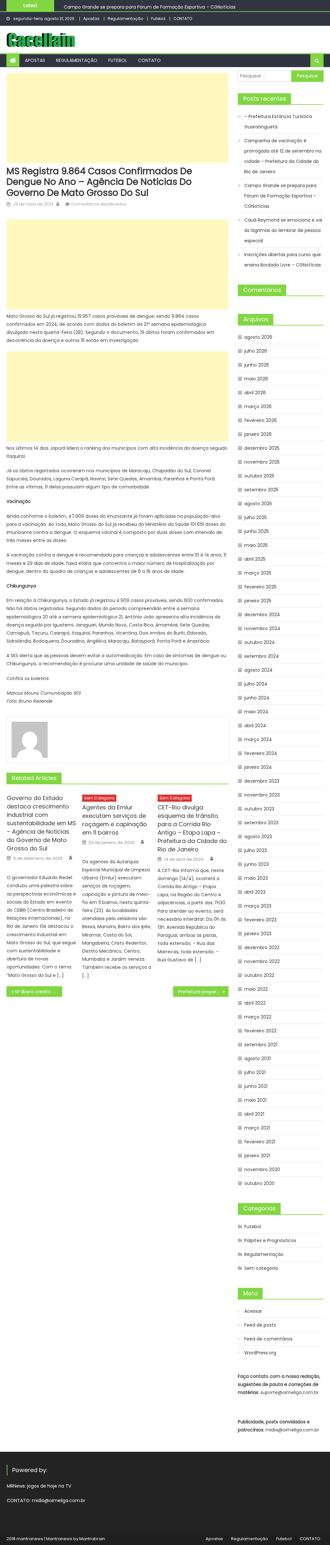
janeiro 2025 (257, 600)
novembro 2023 (262, 795)
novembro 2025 (262, 462)
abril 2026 (255, 392)
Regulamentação (125, 18)
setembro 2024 (261, 656)
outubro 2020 (259, 1183)
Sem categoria (99, 798)
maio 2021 (255, 1100)
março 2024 (258, 739)
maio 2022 (256, 989)
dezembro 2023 (261, 781)
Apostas (91, 18)
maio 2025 (256, 545)
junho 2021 (255, 1086)
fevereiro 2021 (259, 1142)
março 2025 (257, 573)
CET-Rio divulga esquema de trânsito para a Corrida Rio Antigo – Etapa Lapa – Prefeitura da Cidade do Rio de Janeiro (192, 828)
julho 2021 (255, 1072)
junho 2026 (256, 365)
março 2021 (257, 1128)
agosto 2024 (258, 670)
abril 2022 (255, 1003)
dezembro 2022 (261, 947)
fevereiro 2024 (260, 753)
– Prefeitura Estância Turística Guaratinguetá (278, 121)
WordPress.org (260, 1352)
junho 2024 (256, 698)
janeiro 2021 (257, 1155)
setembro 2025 (261, 490)
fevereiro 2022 (260, 1031)
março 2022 (257, 1017)
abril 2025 (255, 559)
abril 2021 (254, 1114)
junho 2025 (256, 531)
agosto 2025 (258, 503)
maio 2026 (256, 379)
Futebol (158, 18)
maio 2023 (256, 878)
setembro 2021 (260, 1044)
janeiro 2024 (258, 767)
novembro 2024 (262, 628)
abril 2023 (255, 892)
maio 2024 (256, 711)
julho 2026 (255, 351)
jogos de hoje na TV (49, 1486)
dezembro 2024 (262, 614)
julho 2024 (255, 684)
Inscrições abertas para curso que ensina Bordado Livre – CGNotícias (282, 259)
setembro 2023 (261, 822)
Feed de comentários (268, 1339)
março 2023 (257, 906)
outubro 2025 (259, 476)
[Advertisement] (117, 118)
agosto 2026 (258, 337)
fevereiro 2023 (260, 920)
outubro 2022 (259, 975)
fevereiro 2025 (260, 587)
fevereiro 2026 (260, 420)
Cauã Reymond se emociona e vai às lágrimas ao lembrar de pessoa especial (283, 230)
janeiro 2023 (257, 933)
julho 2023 (255, 850)
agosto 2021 (257, 1058)
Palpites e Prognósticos (270, 1240)
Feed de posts (260, 1325)
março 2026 (258, 406)
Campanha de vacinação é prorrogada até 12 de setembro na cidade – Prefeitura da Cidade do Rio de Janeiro (282, 156)
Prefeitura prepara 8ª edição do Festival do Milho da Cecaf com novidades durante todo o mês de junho (203, 991)
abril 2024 (255, 725)
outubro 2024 (259, 642)
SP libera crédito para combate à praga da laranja (38, 991)
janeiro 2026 (258, 434)
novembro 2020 (262, 1169)
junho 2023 (256, 864)
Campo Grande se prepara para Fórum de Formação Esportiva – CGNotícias (150, 5)
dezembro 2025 (261, 448)
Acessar (253, 1311)
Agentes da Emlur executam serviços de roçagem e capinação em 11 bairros (114, 820)
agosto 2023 (258, 836)
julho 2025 (255, 517)
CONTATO (182, 18)
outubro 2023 (259, 809)
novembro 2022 (262, 961)
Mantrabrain (92, 1539)
